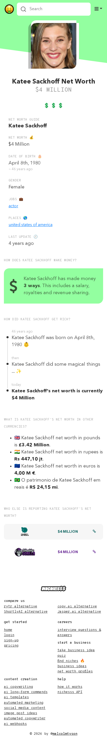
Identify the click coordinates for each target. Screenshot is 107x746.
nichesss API (69, 692)
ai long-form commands (26, 692)
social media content (24, 708)
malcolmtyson (64, 734)
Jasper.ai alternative (79, 611)
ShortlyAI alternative (26, 611)
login (9, 635)
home (8, 630)
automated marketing (23, 703)
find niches (67, 661)
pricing (11, 645)
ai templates (16, 697)
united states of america (30, 225)
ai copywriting (18, 687)
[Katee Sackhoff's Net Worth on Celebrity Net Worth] (94, 532)
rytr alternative (20, 606)
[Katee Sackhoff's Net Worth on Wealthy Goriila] (94, 552)
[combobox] (54, 9)
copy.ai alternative (77, 606)
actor (13, 206)
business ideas (71, 666)
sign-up (11, 640)
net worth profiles (75, 671)
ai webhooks (15, 724)
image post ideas (20, 713)
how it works (69, 687)
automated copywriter (24, 718)
